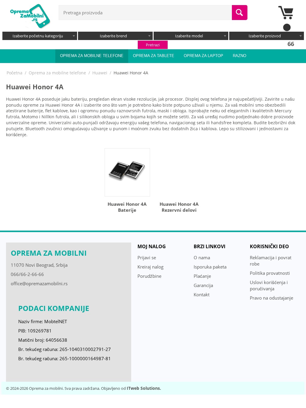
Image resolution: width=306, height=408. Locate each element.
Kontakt (201, 294)
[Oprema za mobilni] (30, 15)
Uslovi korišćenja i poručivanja (269, 285)
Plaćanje (202, 276)
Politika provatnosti (270, 273)
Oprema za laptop (203, 55)
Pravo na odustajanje (271, 298)
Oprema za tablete (153, 55)
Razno (239, 55)
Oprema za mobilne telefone (91, 55)
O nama (202, 257)
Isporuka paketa (210, 267)
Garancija (203, 285)
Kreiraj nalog (150, 267)
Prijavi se (146, 257)
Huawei (99, 73)
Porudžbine (149, 276)
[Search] (239, 12)
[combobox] (39, 36)
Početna (14, 73)
